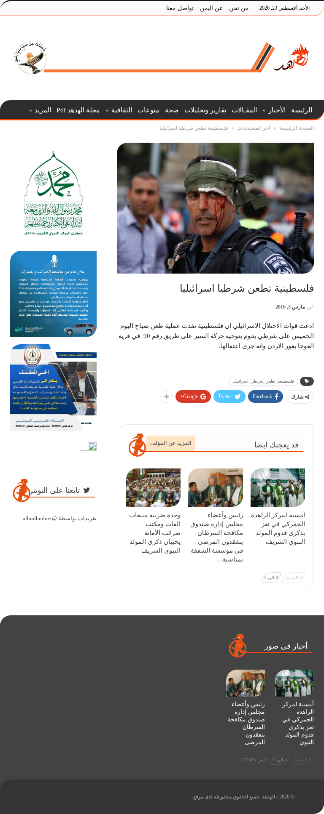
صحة (172, 110)
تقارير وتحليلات (205, 110)
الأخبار (277, 110)
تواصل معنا (180, 8)
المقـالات (244, 110)
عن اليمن (211, 8)
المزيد (43, 110)
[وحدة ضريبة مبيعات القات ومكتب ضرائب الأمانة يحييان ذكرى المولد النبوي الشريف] (153, 487)
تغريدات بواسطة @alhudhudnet (60, 518)
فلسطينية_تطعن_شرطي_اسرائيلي (263, 381)
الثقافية (121, 110)
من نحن (239, 8)
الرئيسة (301, 110)
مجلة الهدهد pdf (78, 110)
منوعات (148, 110)
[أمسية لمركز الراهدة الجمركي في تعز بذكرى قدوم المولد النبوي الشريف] (278, 487)
